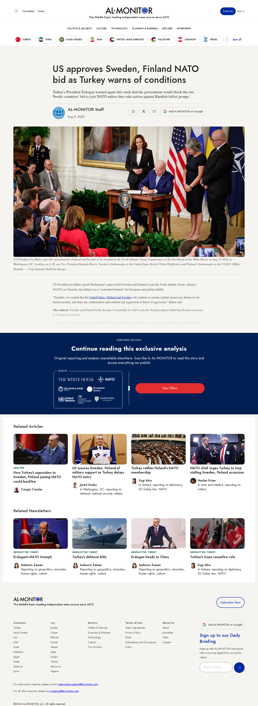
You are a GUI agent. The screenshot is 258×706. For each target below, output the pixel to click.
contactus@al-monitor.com (64, 691)
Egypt (16, 657)
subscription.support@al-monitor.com (78, 684)
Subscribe (228, 11)
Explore (167, 28)
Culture (101, 28)
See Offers (170, 388)
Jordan (54, 628)
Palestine (18, 652)
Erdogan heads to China (150, 557)
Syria (16, 671)
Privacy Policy (133, 633)
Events (41, 11)
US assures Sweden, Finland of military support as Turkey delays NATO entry (98, 472)
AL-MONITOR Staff (86, 109)
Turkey (17, 628)
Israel (16, 647)
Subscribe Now (230, 602)
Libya (53, 652)
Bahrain (55, 637)
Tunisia (54, 661)
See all (237, 39)
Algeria (55, 671)
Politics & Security (79, 28)
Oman (54, 633)
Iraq (53, 623)
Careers (166, 642)
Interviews (184, 28)
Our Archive (94, 647)
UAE (15, 642)
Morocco (56, 666)
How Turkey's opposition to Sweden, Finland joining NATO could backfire (37, 477)
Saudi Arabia (20, 633)
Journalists (167, 633)
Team (165, 637)
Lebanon (18, 666)
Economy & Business (145, 28)
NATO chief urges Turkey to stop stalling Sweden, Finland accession (217, 470)
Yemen (54, 647)
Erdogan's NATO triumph (32, 557)
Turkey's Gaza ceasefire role (212, 557)
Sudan (54, 657)
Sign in (241, 11)
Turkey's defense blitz (89, 557)
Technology (119, 28)
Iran (15, 637)
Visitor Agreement (135, 628)
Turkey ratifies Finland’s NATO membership (154, 470)
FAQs (128, 637)
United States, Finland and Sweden (110, 297)
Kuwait (54, 642)
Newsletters (28, 11)
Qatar (16, 661)
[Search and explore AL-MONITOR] (16, 11)
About (165, 628)
